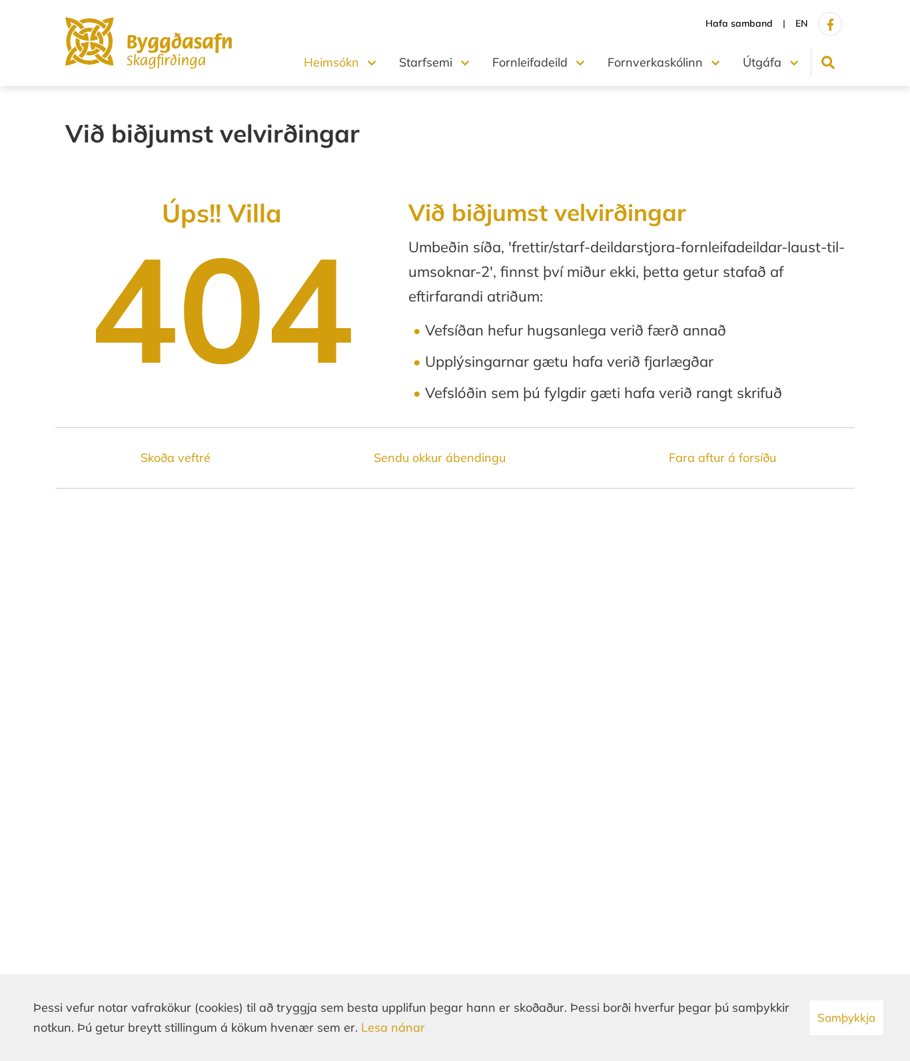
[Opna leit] (828, 62)
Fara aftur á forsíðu (722, 457)
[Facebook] (830, 24)
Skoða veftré (176, 457)
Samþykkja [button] (846, 1017)
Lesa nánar (393, 1027)
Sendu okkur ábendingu (440, 457)
